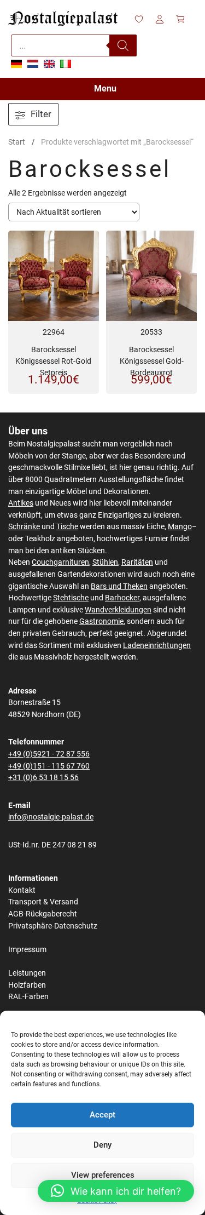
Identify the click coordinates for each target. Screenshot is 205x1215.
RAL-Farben (28, 996)
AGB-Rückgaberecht (42, 914)
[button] (116, 1191)
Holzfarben (27, 985)
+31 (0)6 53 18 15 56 (43, 777)
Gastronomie (101, 621)
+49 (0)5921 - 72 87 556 (49, 754)
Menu (105, 88)
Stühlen (105, 562)
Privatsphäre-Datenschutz (52, 926)
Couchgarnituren (60, 562)
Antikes (20, 503)
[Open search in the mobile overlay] (74, 45)
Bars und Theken (119, 586)
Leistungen (27, 973)
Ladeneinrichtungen (157, 645)
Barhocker (122, 598)
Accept (102, 1115)
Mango (180, 526)
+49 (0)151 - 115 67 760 (49, 766)
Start (16, 141)
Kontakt (22, 890)
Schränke (24, 526)
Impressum (27, 949)
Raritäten (137, 562)
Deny (102, 1145)
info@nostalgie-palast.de (50, 817)
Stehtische (71, 598)
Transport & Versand (43, 902)
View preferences (102, 1175)
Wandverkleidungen (118, 610)
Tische (67, 526)
